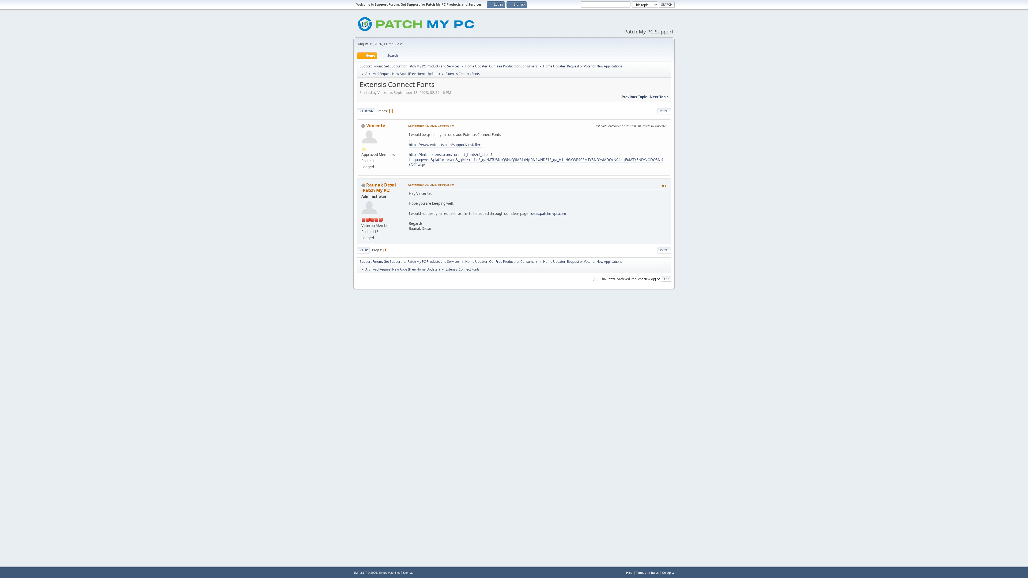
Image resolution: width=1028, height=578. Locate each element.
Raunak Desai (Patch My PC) (378, 187)
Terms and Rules (647, 573)
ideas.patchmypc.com (548, 213)
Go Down (365, 111)
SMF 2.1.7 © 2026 (365, 572)
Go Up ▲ (668, 573)
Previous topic (634, 96)
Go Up (363, 250)
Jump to (599, 278)
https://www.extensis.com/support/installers (445, 144)
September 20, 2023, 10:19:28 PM (431, 185)
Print (664, 111)
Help (629, 573)
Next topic (659, 96)
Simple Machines (389, 572)
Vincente (375, 125)
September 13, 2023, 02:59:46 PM (431, 126)
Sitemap (408, 572)
